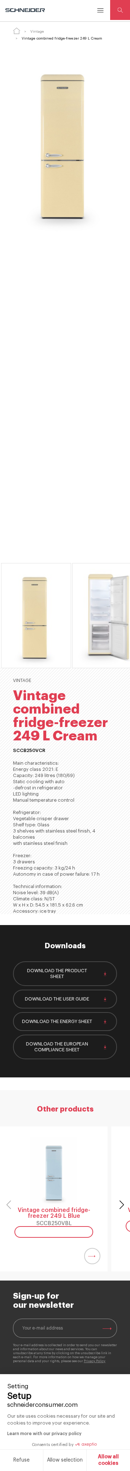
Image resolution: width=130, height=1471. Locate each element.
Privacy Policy (94, 1361)
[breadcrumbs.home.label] (16, 30)
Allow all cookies (108, 1460)
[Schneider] (25, 10)
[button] (121, 1205)
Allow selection (65, 1460)
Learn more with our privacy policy (44, 1433)
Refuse (21, 1460)
